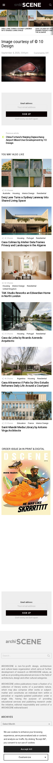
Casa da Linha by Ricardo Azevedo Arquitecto (21, 339)
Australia (6, 193)
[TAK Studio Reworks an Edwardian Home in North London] (26, 265)
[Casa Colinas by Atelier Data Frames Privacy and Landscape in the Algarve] (26, 221)
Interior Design (28, 193)
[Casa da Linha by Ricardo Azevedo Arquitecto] (26, 316)
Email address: (26, 103)
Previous (1, 22)
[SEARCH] (50, 5)
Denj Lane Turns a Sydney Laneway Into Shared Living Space (16, 29)
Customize (25, 757)
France (31, 423)
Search (49, 656)
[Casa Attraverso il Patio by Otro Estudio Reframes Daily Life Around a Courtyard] (26, 361)
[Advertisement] (26, 555)
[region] (26, 744)
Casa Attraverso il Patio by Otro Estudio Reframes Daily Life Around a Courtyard (25, 384)
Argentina (21, 378)
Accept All (26, 749)
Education (21, 423)
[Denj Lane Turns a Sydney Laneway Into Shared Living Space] (17, 18)
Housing (16, 193)
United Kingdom (9, 289)
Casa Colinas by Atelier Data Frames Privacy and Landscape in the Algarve (23, 243)
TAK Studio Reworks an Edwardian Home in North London (25, 294)
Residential (41, 193)
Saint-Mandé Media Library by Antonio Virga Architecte (24, 429)
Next (51, 22)
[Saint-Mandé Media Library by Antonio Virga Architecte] (26, 406)
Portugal (30, 238)
